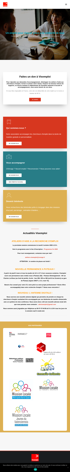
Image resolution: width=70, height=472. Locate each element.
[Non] (68, 467)
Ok (35, 469)
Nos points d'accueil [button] (16, 182)
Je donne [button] (35, 99)
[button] (66, 4)
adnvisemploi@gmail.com (47, 304)
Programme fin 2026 (51, 249)
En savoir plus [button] (14, 143)
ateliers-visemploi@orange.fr (35, 257)
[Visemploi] (5, 4)
